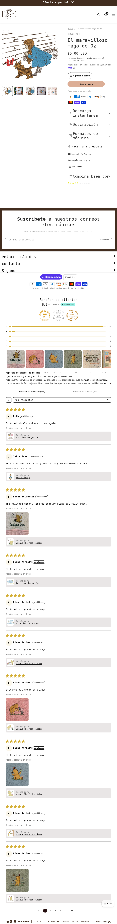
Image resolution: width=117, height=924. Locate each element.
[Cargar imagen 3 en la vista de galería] (41, 91)
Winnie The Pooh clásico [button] (29, 543)
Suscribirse (104, 240)
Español (69, 277)
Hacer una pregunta (87, 146)
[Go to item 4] (73, 359)
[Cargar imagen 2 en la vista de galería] (19, 91)
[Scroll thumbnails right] (108, 359)
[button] (90, 176)
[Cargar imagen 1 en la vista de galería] (7, 91)
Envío (89, 58)
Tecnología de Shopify (73, 288)
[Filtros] (9, 400)
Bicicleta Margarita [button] (27, 437)
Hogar (70, 29)
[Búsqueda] (99, 14)
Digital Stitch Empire (51, 288)
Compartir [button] (77, 167)
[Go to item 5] (92, 359)
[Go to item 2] (35, 359)
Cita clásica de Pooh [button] (27, 623)
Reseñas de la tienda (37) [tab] (85, 391)
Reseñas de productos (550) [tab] (32, 391)
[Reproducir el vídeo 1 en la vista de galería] (30, 91)
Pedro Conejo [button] (23, 477)
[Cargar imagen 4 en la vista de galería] (53, 91)
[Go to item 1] (16, 359)
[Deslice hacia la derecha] (58, 91)
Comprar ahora (86, 84)
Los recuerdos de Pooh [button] (28, 583)
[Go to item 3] (54, 359)
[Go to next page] (77, 911)
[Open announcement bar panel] (72, 2)
